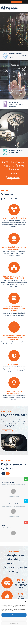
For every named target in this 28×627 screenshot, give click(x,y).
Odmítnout (14, 619)
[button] (26, 601)
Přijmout (14, 615)
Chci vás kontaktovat (13, 177)
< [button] (3, 473)
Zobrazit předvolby (14, 623)
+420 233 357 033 (16, 2)
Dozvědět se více (6, 431)
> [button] (7, 473)
